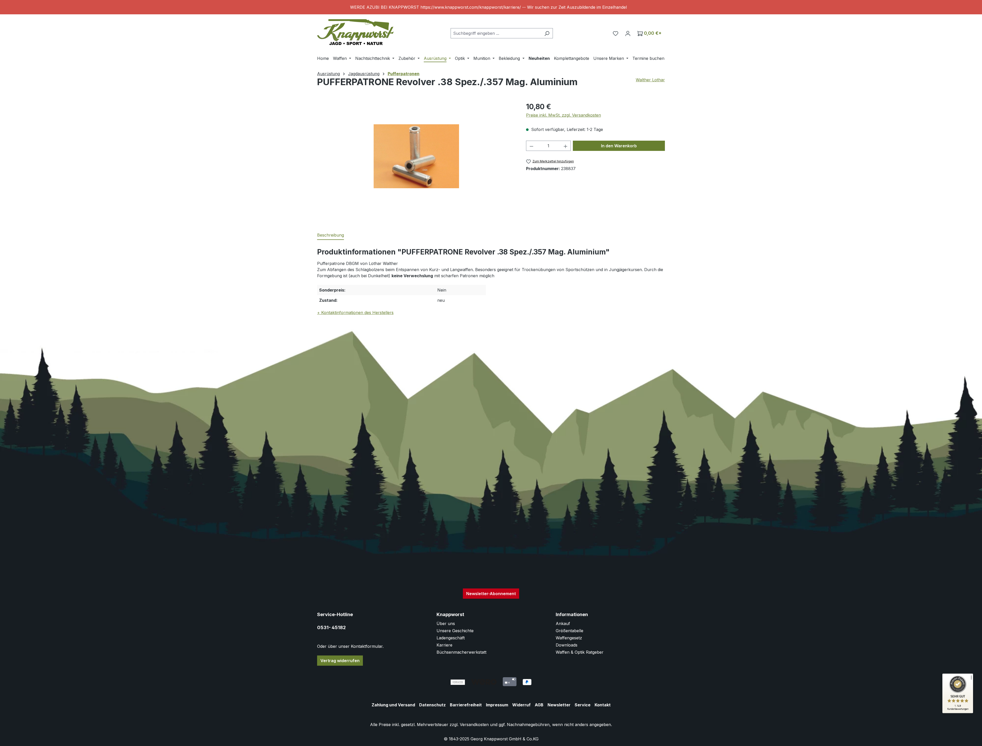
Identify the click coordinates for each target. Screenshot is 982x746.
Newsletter (559, 704)
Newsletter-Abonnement (491, 593)
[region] (491, 7)
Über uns (446, 623)
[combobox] (496, 33)
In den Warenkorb (619, 145)
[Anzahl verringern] (531, 146)
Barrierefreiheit (466, 704)
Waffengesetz (569, 637)
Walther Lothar (650, 79)
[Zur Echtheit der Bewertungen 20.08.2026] (957, 712)
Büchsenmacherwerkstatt (461, 652)
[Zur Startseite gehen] (355, 32)
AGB (539, 704)
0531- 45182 (331, 627)
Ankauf (563, 623)
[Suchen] (547, 33)
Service (582, 704)
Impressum (497, 704)
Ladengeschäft (451, 637)
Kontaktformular (367, 646)
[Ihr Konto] (628, 33)
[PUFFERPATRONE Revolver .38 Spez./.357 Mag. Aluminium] (416, 156)
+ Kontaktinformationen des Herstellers (355, 312)
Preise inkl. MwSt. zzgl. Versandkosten (563, 115)
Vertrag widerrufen (340, 660)
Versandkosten (474, 724)
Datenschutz (432, 704)
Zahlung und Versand (393, 704)
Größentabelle (569, 630)
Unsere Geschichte (455, 630)
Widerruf (521, 704)
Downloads (566, 645)
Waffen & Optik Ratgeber (580, 652)
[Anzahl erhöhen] (565, 146)
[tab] (330, 235)
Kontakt (603, 704)
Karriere (444, 645)
